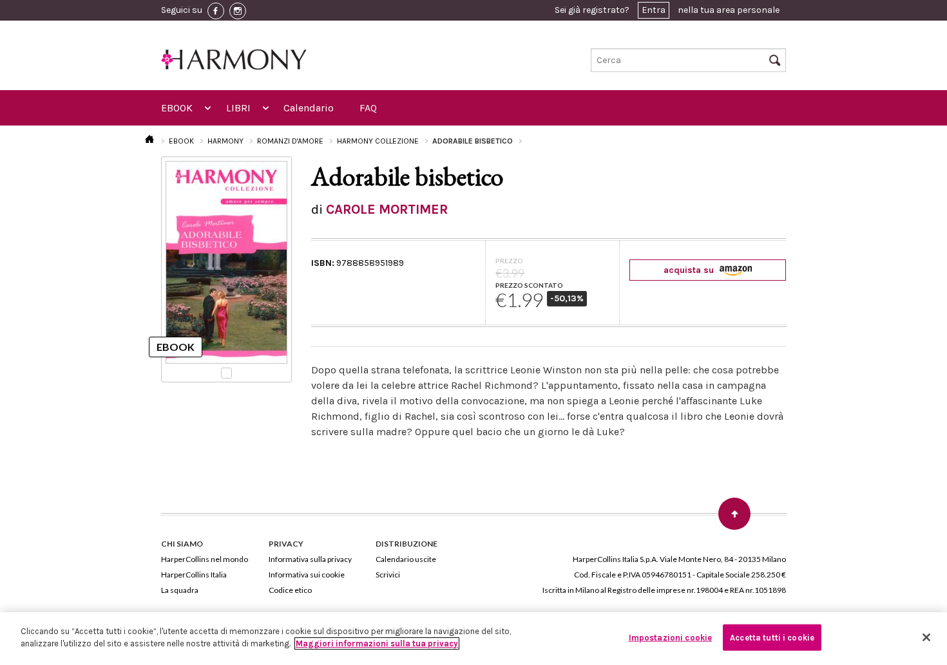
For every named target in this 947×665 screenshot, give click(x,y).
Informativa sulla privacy (310, 559)
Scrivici (388, 574)
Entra (653, 10)
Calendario (308, 108)
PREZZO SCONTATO (529, 285)
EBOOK (177, 108)
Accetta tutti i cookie (772, 637)
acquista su (690, 270)
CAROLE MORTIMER (387, 209)
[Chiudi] (926, 637)
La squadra (179, 590)
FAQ (368, 108)
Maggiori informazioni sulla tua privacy (377, 643)
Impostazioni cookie (670, 637)
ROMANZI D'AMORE (290, 140)
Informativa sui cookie (307, 574)
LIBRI (238, 108)
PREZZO (509, 261)
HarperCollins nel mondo (204, 559)
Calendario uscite (406, 559)
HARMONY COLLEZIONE (378, 140)
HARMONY (225, 140)
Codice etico (290, 590)
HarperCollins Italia (194, 574)
